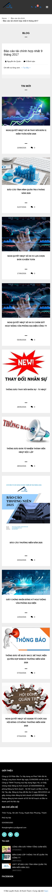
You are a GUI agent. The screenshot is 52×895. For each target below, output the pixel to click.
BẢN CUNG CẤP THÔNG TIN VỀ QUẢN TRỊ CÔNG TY (30, 856)
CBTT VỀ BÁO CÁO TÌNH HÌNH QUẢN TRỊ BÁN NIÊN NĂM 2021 (29, 865)
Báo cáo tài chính (18, 18)
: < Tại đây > (25, 68)
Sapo (46, 891)
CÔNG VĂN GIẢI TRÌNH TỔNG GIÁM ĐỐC (29, 847)
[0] (34, 7)
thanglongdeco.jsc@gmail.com (14, 827)
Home (4, 18)
